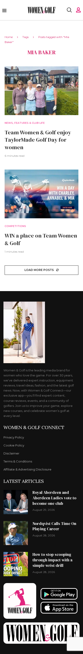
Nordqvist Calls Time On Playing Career (54, 526)
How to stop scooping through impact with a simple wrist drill (52, 560)
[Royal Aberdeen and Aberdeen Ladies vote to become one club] (15, 502)
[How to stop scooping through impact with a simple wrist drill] (15, 564)
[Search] (69, 10)
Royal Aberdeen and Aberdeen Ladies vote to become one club (54, 498)
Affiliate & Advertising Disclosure (27, 469)
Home (9, 37)
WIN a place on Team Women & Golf (41, 239)
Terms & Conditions (17, 461)
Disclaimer (11, 453)
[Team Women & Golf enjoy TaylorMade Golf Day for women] (41, 90)
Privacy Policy (13, 437)
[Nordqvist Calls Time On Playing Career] (15, 533)
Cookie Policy (13, 445)
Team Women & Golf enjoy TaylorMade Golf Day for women (38, 140)
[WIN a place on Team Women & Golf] (41, 194)
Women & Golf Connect (33, 427)
